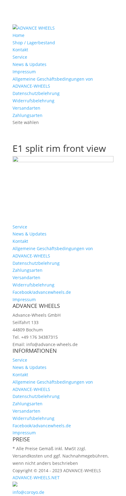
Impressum (24, 72)
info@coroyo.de (28, 492)
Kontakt (20, 50)
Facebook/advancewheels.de (42, 292)
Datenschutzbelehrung (36, 93)
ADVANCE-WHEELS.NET (36, 477)
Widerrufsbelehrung (33, 101)
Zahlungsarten (28, 115)
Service (20, 57)
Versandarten (26, 108)
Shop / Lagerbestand (34, 43)
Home (18, 35)
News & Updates (29, 64)
